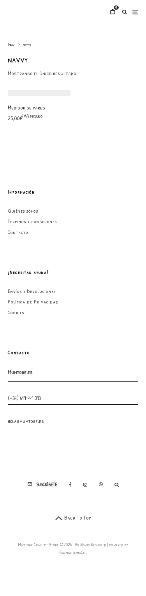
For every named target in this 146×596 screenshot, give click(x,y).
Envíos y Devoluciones (32, 291)
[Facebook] (70, 484)
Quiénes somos (23, 210)
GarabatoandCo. (73, 552)
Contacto (18, 232)
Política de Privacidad (33, 301)
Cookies (16, 312)
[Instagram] (85, 484)
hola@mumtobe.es (26, 420)
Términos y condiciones (32, 221)
